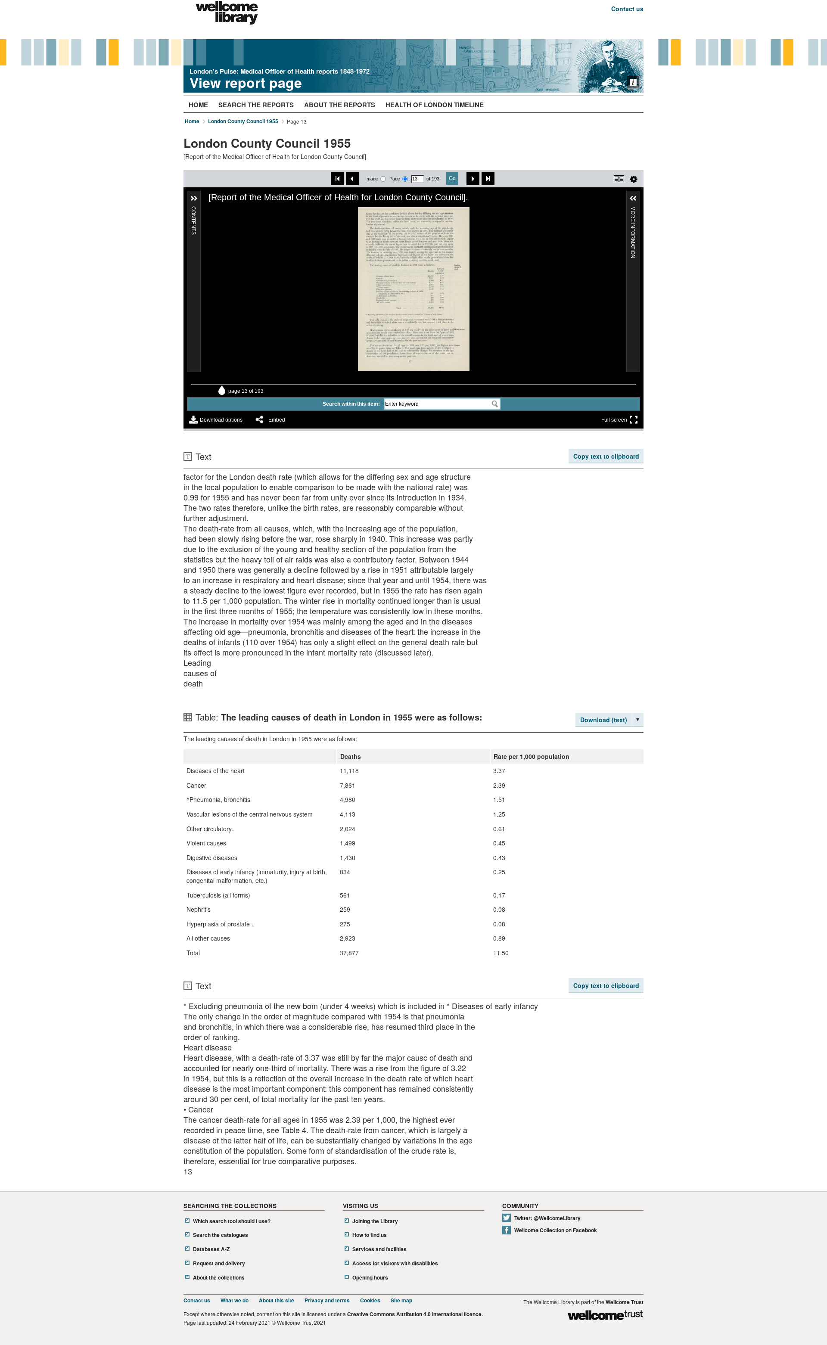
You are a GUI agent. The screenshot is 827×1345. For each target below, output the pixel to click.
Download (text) (603, 719)
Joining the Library (375, 1221)
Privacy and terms (327, 1300)
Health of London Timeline (435, 104)
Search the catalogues (220, 1235)
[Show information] (633, 82)
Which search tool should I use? (231, 1221)
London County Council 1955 (243, 121)
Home (198, 104)
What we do (235, 1300)
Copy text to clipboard (606, 456)
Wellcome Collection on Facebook (555, 1230)
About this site (276, 1300)
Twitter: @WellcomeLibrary (547, 1218)
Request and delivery (219, 1263)
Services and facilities (379, 1249)
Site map (401, 1300)
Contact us (627, 8)
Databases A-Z (211, 1249)
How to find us (369, 1235)
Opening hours (370, 1277)
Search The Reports (256, 104)
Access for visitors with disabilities (395, 1263)
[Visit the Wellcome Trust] (605, 1316)
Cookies (370, 1300)
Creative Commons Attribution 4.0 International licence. (415, 1314)
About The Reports (339, 104)
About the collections (219, 1277)
